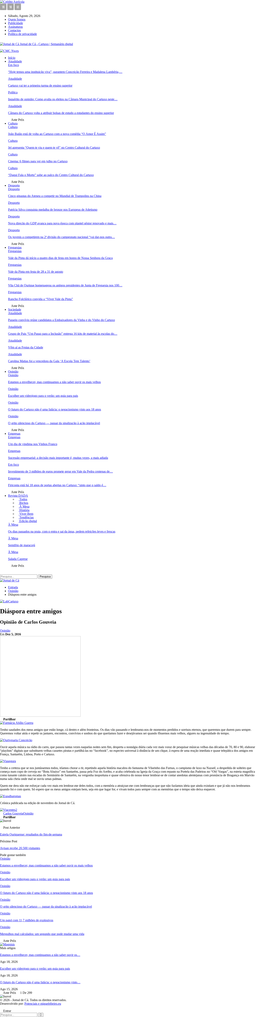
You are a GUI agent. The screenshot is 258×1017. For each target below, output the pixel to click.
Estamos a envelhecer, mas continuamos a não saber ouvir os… (40, 955)
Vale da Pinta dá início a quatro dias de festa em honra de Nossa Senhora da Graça (60, 258)
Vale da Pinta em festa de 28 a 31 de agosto (35, 271)
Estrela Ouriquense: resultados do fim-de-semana (31, 834)
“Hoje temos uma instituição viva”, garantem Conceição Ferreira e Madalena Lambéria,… (65, 72)
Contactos (14, 30)
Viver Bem (26, 513)
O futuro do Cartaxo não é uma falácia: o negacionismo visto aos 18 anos (54, 409)
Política (13, 92)
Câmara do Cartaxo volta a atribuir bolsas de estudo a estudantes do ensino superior (61, 113)
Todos (23, 499)
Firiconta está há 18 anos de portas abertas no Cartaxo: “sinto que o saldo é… (57, 485)
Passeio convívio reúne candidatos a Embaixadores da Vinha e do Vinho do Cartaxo (61, 320)
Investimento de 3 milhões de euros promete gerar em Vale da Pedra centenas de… (60, 471)
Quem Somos (16, 19)
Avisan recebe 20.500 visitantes (20, 848)
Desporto (14, 185)
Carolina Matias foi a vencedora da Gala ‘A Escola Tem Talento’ (49, 361)
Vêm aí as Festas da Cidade (25, 347)
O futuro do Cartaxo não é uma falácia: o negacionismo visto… (40, 982)
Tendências (26, 517)
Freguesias (15, 247)
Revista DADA (18, 495)
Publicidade (15, 23)
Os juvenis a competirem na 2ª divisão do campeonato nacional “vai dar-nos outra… (61, 237)
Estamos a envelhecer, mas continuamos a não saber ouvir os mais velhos (54, 382)
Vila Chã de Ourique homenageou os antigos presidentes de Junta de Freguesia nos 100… (65, 285)
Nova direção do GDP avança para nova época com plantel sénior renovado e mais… (62, 223)
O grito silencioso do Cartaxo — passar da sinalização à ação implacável (54, 423)
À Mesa (24, 506)
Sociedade (14, 309)
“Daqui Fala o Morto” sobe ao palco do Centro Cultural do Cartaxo (51, 175)
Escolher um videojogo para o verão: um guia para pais (43, 395)
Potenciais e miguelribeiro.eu (42, 1003)
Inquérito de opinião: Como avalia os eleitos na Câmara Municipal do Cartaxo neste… (63, 99)
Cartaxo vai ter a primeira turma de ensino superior (40, 85)
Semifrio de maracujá (21, 545)
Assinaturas (15, 26)
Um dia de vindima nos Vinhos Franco (32, 444)
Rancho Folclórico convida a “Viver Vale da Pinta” (40, 299)
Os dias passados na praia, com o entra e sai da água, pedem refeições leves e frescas (61, 531)
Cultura (13, 123)
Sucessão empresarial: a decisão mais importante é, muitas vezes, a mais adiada (58, 457)
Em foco (13, 65)
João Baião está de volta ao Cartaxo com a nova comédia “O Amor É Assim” (57, 134)
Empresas (14, 433)
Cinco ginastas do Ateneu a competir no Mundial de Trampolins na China (54, 196)
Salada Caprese (18, 559)
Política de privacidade (22, 34)
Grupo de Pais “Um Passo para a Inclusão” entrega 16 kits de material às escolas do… (62, 333)
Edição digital (28, 521)
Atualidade (15, 61)
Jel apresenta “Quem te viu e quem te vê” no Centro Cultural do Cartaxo (54, 147)
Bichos (23, 503)
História (24, 510)
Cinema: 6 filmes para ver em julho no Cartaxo (38, 161)
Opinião (13, 371)
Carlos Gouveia (13, 813)
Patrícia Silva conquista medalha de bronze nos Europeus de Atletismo (52, 209)
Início (11, 57)
